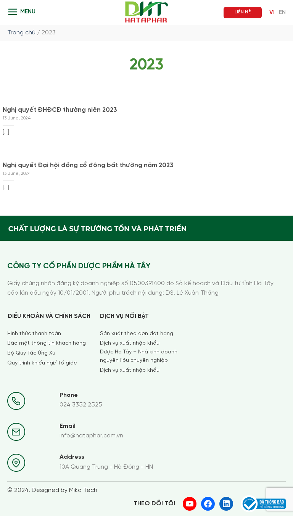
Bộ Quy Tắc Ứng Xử (31, 353)
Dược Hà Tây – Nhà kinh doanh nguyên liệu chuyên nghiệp (138, 356)
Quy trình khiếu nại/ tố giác (42, 363)
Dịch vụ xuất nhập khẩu (129, 343)
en (282, 13)
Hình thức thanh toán (34, 334)
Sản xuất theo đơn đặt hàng (136, 334)
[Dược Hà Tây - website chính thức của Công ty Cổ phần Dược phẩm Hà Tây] (146, 12)
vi (272, 13)
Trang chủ (21, 32)
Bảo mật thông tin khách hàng (46, 343)
